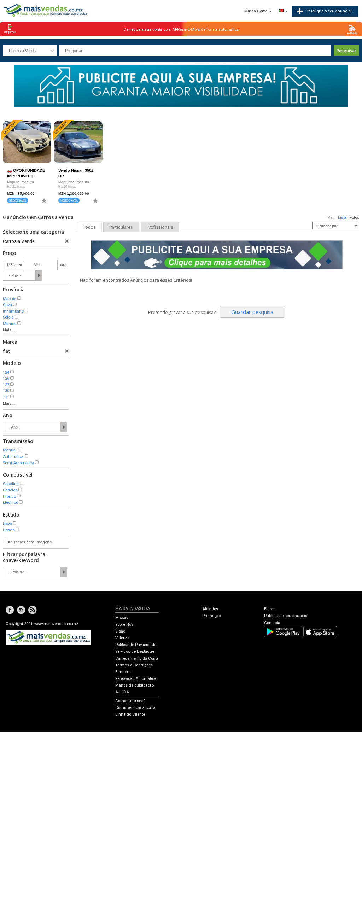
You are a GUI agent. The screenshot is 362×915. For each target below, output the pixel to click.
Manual (10, 450)
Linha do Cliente (130, 714)
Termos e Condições (134, 665)
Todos (89, 227)
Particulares (121, 227)
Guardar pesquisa (252, 311)
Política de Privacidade (135, 644)
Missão (121, 617)
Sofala (8, 317)
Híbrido (9, 496)
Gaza (7, 305)
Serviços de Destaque (134, 651)
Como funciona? (130, 701)
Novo (7, 523)
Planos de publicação (134, 685)
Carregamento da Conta (137, 658)
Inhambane (13, 311)
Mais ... (9, 330)
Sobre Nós (124, 624)
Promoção (211, 615)
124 (6, 372)
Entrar (269, 609)
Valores (122, 638)
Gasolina (11, 484)
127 (6, 385)
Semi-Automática (18, 463)
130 (6, 391)
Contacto (272, 622)
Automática (13, 456)
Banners (122, 672)
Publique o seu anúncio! (286, 615)
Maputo (9, 299)
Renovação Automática (135, 678)
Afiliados (210, 609)
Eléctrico (10, 502)
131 (6, 397)
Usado (8, 530)
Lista (342, 217)
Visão (120, 631)
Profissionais (160, 227)
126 (6, 378)
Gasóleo (10, 490)
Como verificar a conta (135, 707)
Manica (9, 323)
